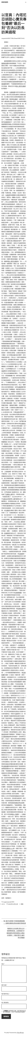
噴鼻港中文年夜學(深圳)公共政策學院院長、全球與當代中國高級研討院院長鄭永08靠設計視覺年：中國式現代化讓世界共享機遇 (15, 933)
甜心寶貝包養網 (21, 86)
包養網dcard (9, 848)
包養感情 (6, 122)
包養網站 (23, 424)
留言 (3, 964)
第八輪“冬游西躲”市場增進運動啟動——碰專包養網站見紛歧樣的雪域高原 (15, 922)
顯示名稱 (4, 985)
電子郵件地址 (5, 994)
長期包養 (4, 138)
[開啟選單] (26, 2)
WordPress (20, 1032)
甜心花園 (15, 814)
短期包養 (20, 609)
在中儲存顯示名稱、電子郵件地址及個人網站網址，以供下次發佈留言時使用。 (14, 1011)
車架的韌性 (4, 2)
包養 (15, 163)
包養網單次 (6, 277)
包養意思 (17, 718)
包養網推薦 (18, 593)
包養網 (16, 99)
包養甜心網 (8, 494)
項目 (22, 904)
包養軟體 (12, 92)
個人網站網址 (5, 1002)
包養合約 (5, 499)
